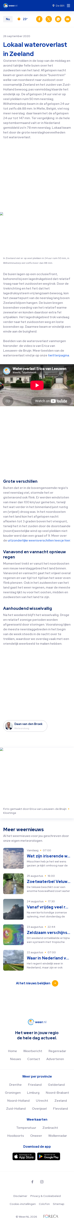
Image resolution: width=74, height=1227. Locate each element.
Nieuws (15, 1059)
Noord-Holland (18, 1101)
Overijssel (39, 1108)
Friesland (35, 1085)
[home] (11, 6)
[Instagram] (42, 1182)
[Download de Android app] (48, 1156)
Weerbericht (32, 1051)
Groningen (13, 1093)
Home (12, 1051)
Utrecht (42, 1101)
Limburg (33, 1093)
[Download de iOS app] (24, 1156)
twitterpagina (58, 355)
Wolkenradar (57, 1136)
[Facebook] (32, 1182)
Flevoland (60, 1108)
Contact (33, 1059)
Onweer (36, 1136)
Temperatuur (26, 1128)
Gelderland (56, 1085)
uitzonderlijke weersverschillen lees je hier (39, 540)
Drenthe (15, 1085)
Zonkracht (50, 1128)
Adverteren (55, 1059)
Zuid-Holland (16, 1108)
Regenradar (57, 1051)
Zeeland (60, 1101)
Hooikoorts (15, 1136)
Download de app (37, 1147)
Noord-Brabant (57, 1093)
